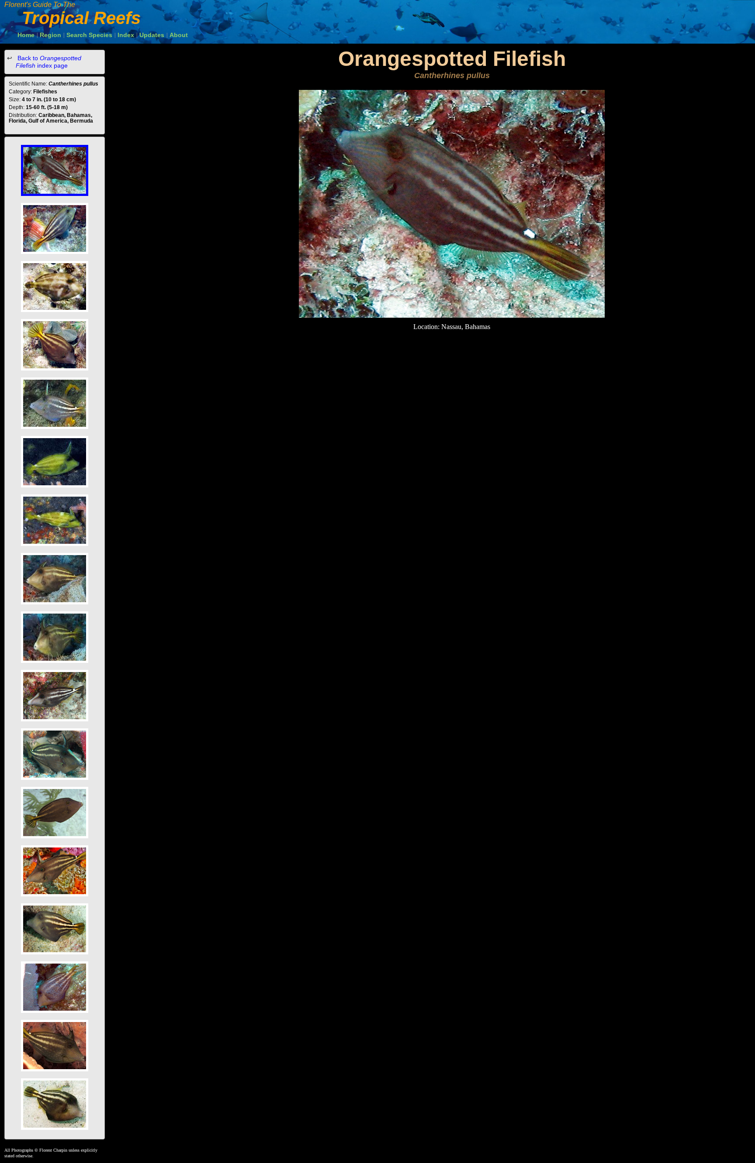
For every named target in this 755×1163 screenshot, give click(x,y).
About (179, 34)
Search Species (89, 34)
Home (26, 34)
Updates (151, 34)
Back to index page (48, 62)
